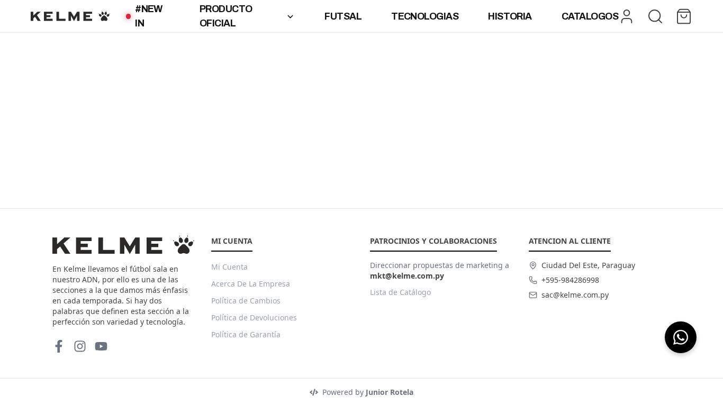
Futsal (343, 16)
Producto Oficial (226, 16)
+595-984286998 (570, 280)
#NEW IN (148, 16)
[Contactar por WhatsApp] (681, 337)
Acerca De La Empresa (250, 284)
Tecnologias (424, 16)
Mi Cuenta (229, 267)
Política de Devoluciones (254, 317)
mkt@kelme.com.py (407, 276)
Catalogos (590, 16)
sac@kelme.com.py (575, 295)
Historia (510, 16)
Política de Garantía (246, 334)
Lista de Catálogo (400, 292)
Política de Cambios (246, 301)
